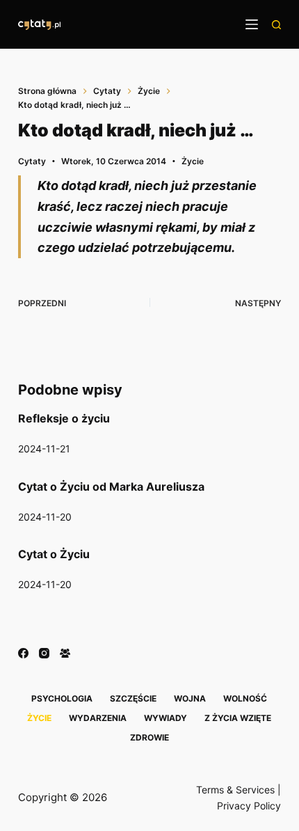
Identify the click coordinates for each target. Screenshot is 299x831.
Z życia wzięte (237, 718)
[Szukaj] (276, 24)
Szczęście (133, 698)
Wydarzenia (98, 718)
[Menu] (251, 24)
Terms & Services (235, 790)
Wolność (245, 698)
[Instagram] (44, 653)
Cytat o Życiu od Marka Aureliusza (111, 486)
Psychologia (61, 698)
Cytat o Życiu (54, 554)
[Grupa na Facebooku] (65, 653)
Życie (192, 161)
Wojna (190, 698)
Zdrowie (149, 737)
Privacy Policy (249, 806)
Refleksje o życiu (64, 418)
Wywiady (165, 718)
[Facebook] (23, 653)
